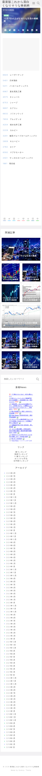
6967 (5, 91)
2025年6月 (11, 515)
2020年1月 (10, 711)
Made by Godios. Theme (21, 770)
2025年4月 (11, 521)
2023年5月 (11, 591)
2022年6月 (11, 624)
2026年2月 (11, 491)
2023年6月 (11, 588)
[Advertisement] (23, 55)
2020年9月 (11, 687)
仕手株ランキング (21, 461)
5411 (5, 86)
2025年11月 (11, 500)
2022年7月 (11, 621)
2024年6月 (11, 551)
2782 (5, 147)
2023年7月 (11, 585)
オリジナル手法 (21, 459)
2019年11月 (11, 717)
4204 (5, 125)
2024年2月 (11, 563)
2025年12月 (11, 497)
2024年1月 (10, 566)
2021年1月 (10, 675)
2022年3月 (11, 633)
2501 (5, 158)
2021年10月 (11, 648)
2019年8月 (10, 726)
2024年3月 (11, 560)
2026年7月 (11, 476)
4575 (5, 97)
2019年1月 (10, 747)
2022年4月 (11, 630)
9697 (5, 108)
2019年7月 (10, 729)
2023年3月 (11, 597)
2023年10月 (11, 575)
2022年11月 (11, 609)
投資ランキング (21, 454)
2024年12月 (11, 533)
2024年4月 (11, 557)
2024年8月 (11, 545)
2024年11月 (11, 536)
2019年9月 (10, 723)
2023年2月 (11, 600)
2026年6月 (11, 479)
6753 (5, 102)
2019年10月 (11, 720)
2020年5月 (11, 699)
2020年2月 (11, 708)
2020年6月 (11, 696)
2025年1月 (10, 530)
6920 (5, 75)
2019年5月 (10, 735)
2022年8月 (11, 618)
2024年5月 (11, 554)
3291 (5, 136)
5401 (5, 80)
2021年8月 (10, 654)
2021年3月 (10, 669)
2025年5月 (11, 518)
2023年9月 (11, 578)
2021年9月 (10, 651)
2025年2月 (11, 527)
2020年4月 (11, 702)
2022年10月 (11, 612)
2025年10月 (11, 503)
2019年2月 (10, 744)
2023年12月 (11, 569)
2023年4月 (11, 594)
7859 (5, 119)
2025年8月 (11, 509)
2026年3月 (11, 488)
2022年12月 (11, 606)
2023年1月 (10, 603)
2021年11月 (11, 645)
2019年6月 (10, 732)
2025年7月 (11, 512)
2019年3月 (10, 741)
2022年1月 (10, 639)
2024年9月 (11, 542)
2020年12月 (11, 678)
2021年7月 (10, 657)
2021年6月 (10, 660)
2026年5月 (11, 482)
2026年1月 (10, 494)
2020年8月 (11, 690)
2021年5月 (10, 663)
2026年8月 (11, 473)
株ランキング (21, 452)
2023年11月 (11, 572)
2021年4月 (10, 666)
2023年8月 (11, 581)
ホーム (5, 10)
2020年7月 (11, 693)
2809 (5, 141)
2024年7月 (11, 548)
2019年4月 (10, 738)
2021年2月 (10, 672)
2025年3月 (11, 524)
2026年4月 (11, 485)
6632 (5, 113)
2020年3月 (11, 705)
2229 (5, 130)
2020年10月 (11, 684)
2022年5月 (11, 627)
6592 (5, 152)
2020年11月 (11, 681)
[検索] (37, 379)
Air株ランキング (21, 456)
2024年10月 (11, 539)
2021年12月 (11, 642)
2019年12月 (11, 714)
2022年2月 (11, 636)
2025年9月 (11, 506)
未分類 (12, 10)
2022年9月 (11, 615)
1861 (5, 163)
